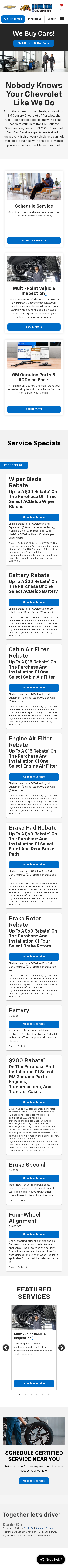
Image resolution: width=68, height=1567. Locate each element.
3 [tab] (31, 1395)
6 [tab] (48, 1395)
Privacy (49, 1528)
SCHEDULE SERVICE (34, 240)
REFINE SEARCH (14, 465)
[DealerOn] (12, 1524)
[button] (13, 19)
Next (62, 1348)
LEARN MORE (34, 327)
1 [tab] (20, 1395)
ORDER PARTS (34, 409)
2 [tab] (25, 1395)
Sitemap (39, 1528)
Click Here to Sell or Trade (34, 43)
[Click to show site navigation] (62, 19)
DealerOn (29, 1528)
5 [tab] (42, 1395)
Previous (6, 1348)
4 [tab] (37, 1395)
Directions (34, 19)
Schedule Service (34, 517)
